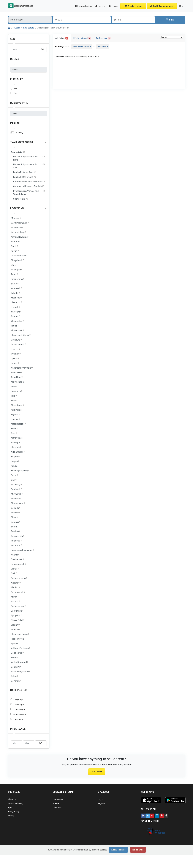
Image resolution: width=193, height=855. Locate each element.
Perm (14, 274)
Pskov (14, 676)
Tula (14, 395)
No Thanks (138, 850)
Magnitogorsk (18, 424)
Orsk (14, 573)
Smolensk (16, 489)
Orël (13, 480)
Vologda (15, 508)
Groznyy (15, 624)
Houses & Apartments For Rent (29, 158)
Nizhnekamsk (18, 606)
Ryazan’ (15, 349)
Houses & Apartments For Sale (29, 166)
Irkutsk (15, 325)
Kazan (15, 251)
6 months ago (19, 714)
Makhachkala (18, 381)
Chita (14, 517)
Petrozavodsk (18, 564)
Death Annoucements (163, 6)
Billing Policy (13, 811)
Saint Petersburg (20, 223)
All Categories (23, 142)
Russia (17, 28)
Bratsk (15, 568)
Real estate (28, 28)
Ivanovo (15, 419)
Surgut (15, 526)
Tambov (15, 531)
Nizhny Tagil (17, 438)
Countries (57, 807)
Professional (102, 38)
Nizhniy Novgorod (20, 237)
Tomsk (15, 386)
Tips (10, 807)
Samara (15, 241)
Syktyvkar (16, 615)
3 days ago (18, 699)
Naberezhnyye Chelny (22, 367)
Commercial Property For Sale (28, 186)
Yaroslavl (16, 311)
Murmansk (17, 494)
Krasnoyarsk (17, 279)
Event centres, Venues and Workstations (29, 192)
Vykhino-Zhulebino (20, 648)
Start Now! (96, 771)
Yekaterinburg (18, 232)
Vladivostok (17, 321)
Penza (15, 363)
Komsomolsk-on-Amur (22, 550)
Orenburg (16, 339)
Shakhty (15, 629)
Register (101, 803)
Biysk (14, 657)
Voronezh (16, 288)
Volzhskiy (16, 484)
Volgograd (16, 269)
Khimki (15, 596)
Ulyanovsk (16, 302)
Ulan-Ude (16, 447)
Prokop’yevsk (18, 638)
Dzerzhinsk (17, 610)
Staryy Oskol (17, 620)
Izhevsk (15, 307)
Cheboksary (17, 405)
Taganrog (16, 540)
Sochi (14, 475)
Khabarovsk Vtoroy (20, 335)
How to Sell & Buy (15, 803)
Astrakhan (16, 377)
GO (42, 49)
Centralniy (16, 667)
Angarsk (16, 582)
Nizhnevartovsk (19, 578)
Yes (15, 88)
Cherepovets (18, 503)
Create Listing (134, 6)
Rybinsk (15, 643)
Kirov (14, 400)
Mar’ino (15, 587)
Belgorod (16, 456)
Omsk (14, 246)
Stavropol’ (16, 442)
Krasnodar (16, 297)
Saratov (15, 283)
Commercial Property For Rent (29, 181)
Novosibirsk (17, 227)
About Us (12, 799)
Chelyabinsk (17, 260)
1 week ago (18, 704)
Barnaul (15, 316)
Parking (15, 123)
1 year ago (18, 719)
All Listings (61, 38)
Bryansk (15, 414)
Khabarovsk (17, 330)
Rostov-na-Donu (19, 255)
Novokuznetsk (18, 344)
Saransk (15, 522)
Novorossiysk (18, 592)
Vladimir (15, 512)
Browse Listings (85, 6)
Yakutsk (15, 601)
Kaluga (15, 466)
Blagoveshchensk (20, 634)
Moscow (16, 218)
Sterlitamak (17, 559)
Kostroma (16, 545)
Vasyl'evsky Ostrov (20, 671)
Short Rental (20, 198)
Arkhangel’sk (18, 452)
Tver (14, 433)
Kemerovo (16, 391)
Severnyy (16, 681)
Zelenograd (17, 653)
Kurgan (15, 461)
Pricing (114, 6)
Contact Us (58, 799)
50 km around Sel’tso (81, 47)
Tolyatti (15, 293)
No (15, 93)
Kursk (14, 428)
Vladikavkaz (17, 498)
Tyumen (16, 353)
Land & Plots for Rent (24, 172)
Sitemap (56, 803)
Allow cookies (118, 850)
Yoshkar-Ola (17, 536)
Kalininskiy (16, 372)
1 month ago (19, 709)
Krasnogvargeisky (20, 470)
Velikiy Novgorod (19, 662)
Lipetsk (15, 358)
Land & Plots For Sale (24, 177)
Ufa (13, 265)
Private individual (81, 38)
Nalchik (15, 554)
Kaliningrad (17, 410)
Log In (100, 799)
